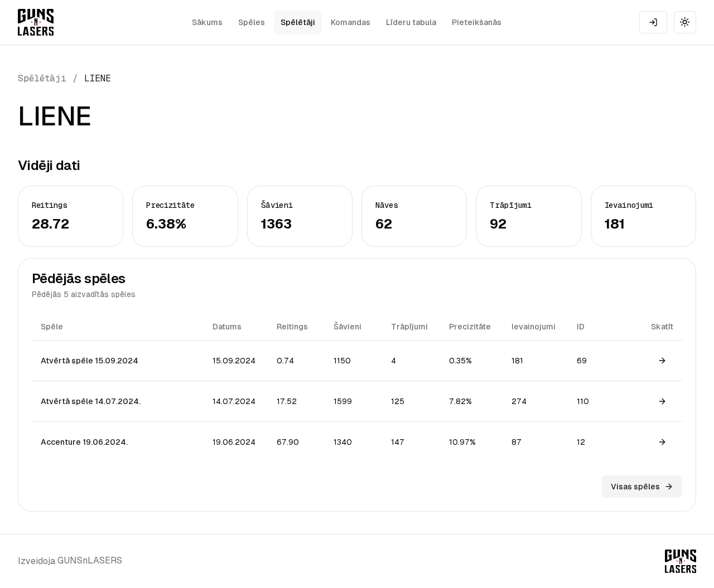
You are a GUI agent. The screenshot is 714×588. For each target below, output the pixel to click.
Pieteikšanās (476, 22)
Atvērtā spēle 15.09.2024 (89, 360)
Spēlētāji (298, 22)
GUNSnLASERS (89, 560)
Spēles (251, 22)
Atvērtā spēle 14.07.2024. (91, 401)
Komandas (350, 22)
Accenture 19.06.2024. (84, 442)
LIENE (97, 78)
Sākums (207, 22)
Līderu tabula (411, 22)
